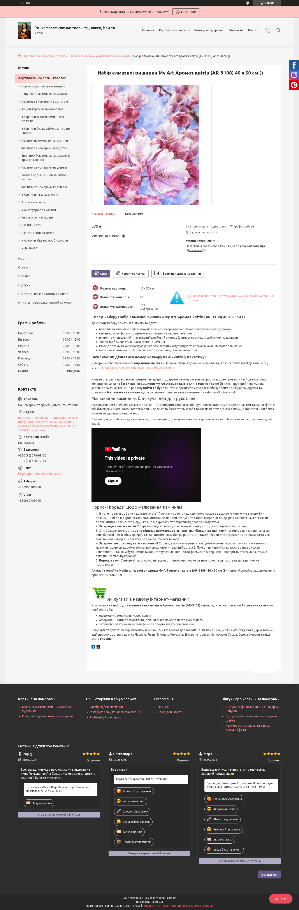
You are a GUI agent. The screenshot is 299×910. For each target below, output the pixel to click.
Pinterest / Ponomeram (105, 717)
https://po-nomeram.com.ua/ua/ (39, 474)
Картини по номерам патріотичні (45, 140)
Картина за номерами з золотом (44, 101)
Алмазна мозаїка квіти (114, 56)
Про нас (24, 276)
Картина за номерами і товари (45, 56)
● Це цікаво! (29, 248)
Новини (24, 258)
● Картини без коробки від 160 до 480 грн (45, 131)
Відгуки (24, 285)
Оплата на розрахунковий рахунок (45, 302)
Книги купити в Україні (37, 217)
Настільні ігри (31, 225)
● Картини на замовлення (39, 194)
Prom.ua (171, 897)
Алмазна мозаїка (83, 56)
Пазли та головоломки (37, 233)
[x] (98, 647)
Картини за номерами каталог (42, 78)
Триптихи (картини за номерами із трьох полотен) (45, 158)
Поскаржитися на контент (159, 905)
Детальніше (186, 12)
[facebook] (93, 647)
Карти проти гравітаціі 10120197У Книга (141, 779)
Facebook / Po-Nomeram (106, 707)
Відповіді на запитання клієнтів (43, 294)
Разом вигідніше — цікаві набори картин (44, 177)
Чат (284, 898)
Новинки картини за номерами (43, 86)
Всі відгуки (269, 874)
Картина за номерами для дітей (44, 148)
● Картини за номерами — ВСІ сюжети (42, 119)
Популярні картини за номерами (44, 94)
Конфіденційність (170, 712)
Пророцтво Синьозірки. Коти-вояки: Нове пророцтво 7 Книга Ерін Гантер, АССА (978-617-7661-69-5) (240, 785)
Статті (23, 267)
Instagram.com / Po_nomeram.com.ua (115, 712)
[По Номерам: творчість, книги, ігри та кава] (24, 30)
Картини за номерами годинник (44, 187)
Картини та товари (172, 30)
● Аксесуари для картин (38, 210)
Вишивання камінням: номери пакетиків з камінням (138, 367)
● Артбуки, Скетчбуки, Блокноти (44, 240)
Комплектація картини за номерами (48, 716)
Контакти (236, 30)
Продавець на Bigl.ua (149, 901)
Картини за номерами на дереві (44, 167)
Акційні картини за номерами (42, 109)
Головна (148, 30)
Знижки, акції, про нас (208, 30)
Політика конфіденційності (195, 905)
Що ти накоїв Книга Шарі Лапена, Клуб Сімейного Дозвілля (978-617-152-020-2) (57, 789)
